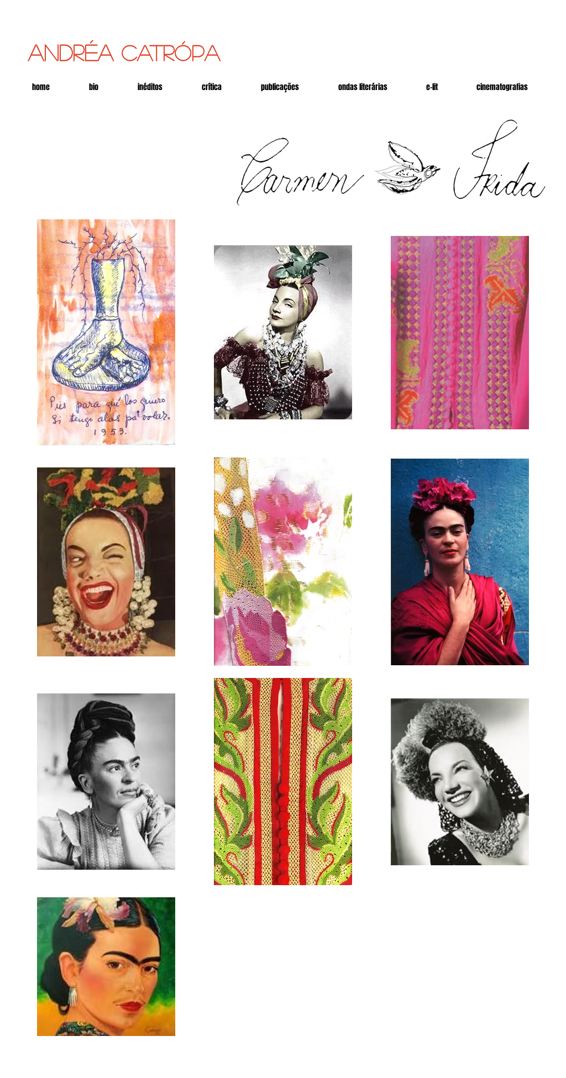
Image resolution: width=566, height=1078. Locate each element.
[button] (432, 87)
